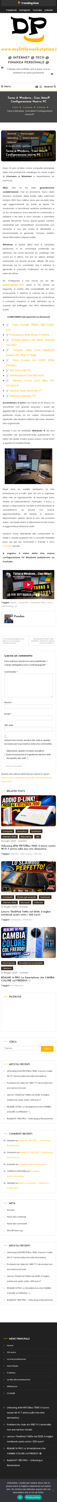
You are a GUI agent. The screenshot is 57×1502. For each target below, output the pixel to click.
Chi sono (11, 1352)
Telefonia (7, 968)
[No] (53, 1490)
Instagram (24, 10)
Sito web (8, 725)
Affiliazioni (12, 1386)
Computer (8, 831)
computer (23, 602)
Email (7, 713)
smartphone (16, 985)
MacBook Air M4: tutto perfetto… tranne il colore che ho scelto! (42, 640)
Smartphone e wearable (30, 963)
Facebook (11, 10)
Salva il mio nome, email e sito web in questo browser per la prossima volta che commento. (28, 742)
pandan (27, 146)
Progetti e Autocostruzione (32, 1164)
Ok (20, 1497)
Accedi (10, 1210)
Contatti (11, 1393)
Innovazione (9, 963)
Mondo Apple (27, 133)
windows (27, 919)
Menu (7, 86)
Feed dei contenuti (16, 1216)
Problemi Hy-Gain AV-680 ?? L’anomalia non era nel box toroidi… (30, 1085)
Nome (8, 702)
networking (7, 606)
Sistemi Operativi (31, 138)
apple (13, 602)
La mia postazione (16, 1359)
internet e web (38, 602)
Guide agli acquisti (26, 897)
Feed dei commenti (17, 1223)
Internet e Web (9, 836)
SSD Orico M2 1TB (20, 370)
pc (16, 606)
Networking (12, 138)
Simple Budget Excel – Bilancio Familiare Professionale (14, 640)
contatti (7, 546)
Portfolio (11, 1372)
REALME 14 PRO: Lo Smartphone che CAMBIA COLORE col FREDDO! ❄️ (29, 1109)
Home (10, 1345)
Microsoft (11, 133)
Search (48, 86)
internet (14, 853)
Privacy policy (33, 1497)
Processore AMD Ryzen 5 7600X (29, 335)
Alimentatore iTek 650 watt (27, 375)
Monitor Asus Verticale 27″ (26, 391)
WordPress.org (14, 1230)
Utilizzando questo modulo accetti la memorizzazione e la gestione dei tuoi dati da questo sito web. (28, 754)
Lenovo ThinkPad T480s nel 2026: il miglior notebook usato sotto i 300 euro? (28, 1097)
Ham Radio (12, 1365)
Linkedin (48, 10)
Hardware (36, 831)
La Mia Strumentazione (18, 1379)
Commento (11, 671)
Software (11, 142)
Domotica (22, 831)
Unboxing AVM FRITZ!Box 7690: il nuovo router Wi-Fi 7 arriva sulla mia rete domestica (30, 1074)
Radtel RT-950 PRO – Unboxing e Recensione (30, 1118)
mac (49, 602)
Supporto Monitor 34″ (23, 396)
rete (37, 836)
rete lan (37, 853)
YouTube (37, 10)
